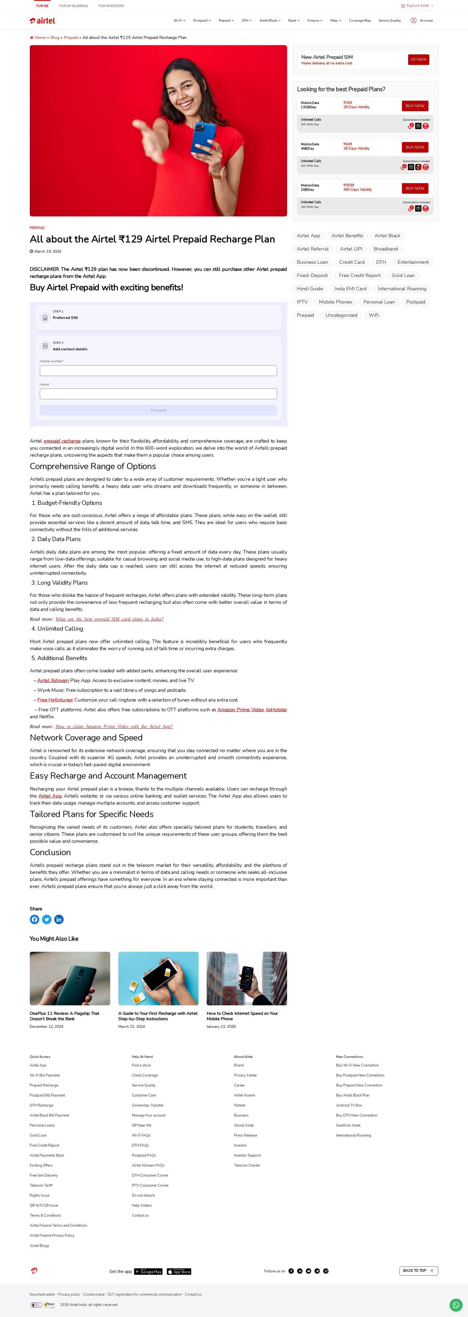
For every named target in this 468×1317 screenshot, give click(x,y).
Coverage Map (360, 20)
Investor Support (247, 1155)
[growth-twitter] (317, 1271)
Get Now (419, 59)
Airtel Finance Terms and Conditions (58, 1225)
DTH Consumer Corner (150, 1175)
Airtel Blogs (39, 1245)
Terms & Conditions (45, 1215)
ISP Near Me (141, 1125)
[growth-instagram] (326, 1271)
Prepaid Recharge (44, 1085)
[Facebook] (34, 919)
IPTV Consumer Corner (150, 1185)
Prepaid (71, 38)
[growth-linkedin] (300, 1271)
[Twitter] (46, 919)
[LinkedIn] (59, 919)
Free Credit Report (360, 275)
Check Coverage (145, 1075)
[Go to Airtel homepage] (42, 20)
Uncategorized (342, 315)
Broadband (386, 249)
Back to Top (414, 1270)
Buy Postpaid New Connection (360, 1075)
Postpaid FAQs (144, 1155)
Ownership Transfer (148, 1105)
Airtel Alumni (244, 1095)
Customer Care (144, 1095)
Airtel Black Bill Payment (49, 1115)
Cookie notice (94, 1294)
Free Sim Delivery (44, 1175)
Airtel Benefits (347, 235)
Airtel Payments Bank (47, 1155)
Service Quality (390, 20)
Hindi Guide (310, 288)
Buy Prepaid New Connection (359, 1085)
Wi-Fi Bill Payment (45, 1075)
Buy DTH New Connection (356, 1115)
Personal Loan (379, 302)
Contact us (140, 1215)
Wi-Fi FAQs (141, 1135)
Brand (239, 1065)
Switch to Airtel (348, 1125)
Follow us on (274, 1271)
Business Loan (312, 262)
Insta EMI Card (350, 288)
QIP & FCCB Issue (44, 1205)
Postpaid (415, 302)
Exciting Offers (41, 1165)
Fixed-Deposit (312, 275)
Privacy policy (69, 1294)
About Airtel (244, 1125)
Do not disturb (143, 1195)
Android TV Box (349, 1105)
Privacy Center (245, 1075)
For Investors (111, 6)
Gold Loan (403, 275)
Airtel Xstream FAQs (148, 1165)
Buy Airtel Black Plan (352, 1095)
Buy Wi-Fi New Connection (357, 1065)
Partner (240, 1105)
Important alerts (42, 1294)
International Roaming (402, 288)
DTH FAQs (140, 1145)
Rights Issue (39, 1195)
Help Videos (142, 1205)
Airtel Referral (313, 249)
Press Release (245, 1135)
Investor (240, 1145)
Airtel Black (387, 235)
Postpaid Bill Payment (47, 1095)
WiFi (374, 315)
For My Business (73, 6)
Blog (54, 38)
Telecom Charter (247, 1165)
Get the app (120, 1272)
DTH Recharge (41, 1105)
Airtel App (308, 235)
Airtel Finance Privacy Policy (52, 1235)
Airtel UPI (351, 249)
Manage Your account (148, 1115)
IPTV (302, 302)
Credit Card (352, 262)
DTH (381, 262)
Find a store (141, 1065)
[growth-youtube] (308, 1271)
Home (39, 38)
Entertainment (413, 262)
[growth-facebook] (291, 1271)
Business (241, 1115)
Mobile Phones (335, 302)
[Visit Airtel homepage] (34, 1274)
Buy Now (415, 105)
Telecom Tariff (41, 1185)
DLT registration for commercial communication (145, 1294)
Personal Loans (42, 1125)
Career (239, 1085)
